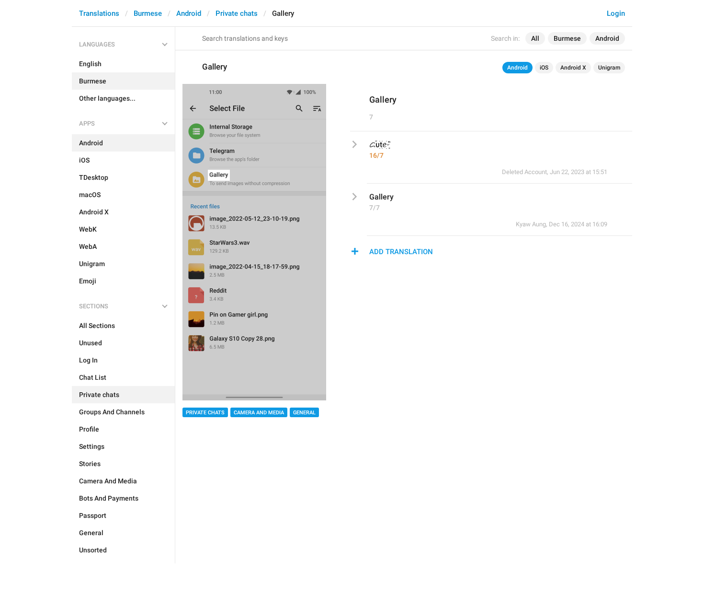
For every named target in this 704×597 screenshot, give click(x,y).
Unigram (609, 67)
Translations (99, 13)
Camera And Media (259, 413)
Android (188, 13)
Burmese (148, 13)
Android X (573, 67)
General (304, 413)
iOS (544, 67)
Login (616, 13)
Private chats (237, 13)
